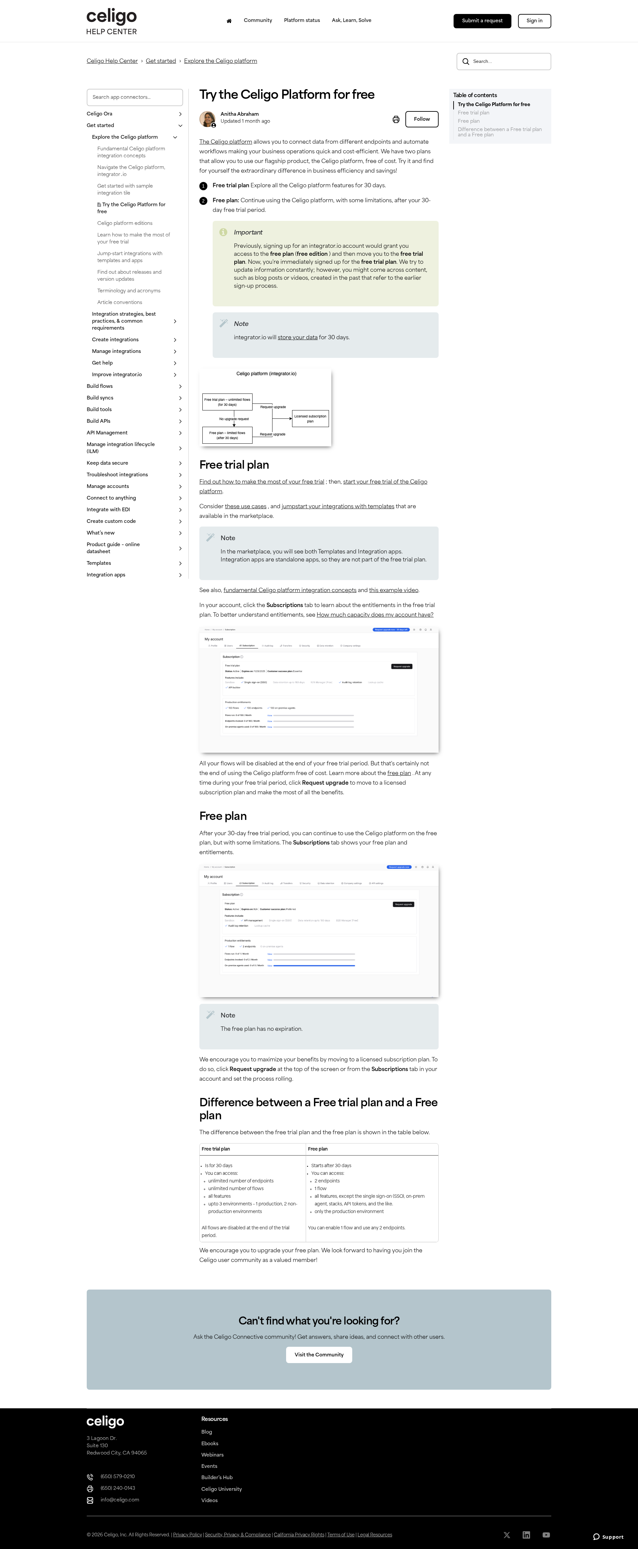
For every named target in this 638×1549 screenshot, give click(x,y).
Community (258, 20)
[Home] (229, 21)
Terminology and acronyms (128, 291)
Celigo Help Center (112, 61)
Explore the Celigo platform (220, 61)
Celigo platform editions (125, 223)
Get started (161, 61)
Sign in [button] (535, 21)
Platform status (302, 20)
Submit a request (482, 21)
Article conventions (119, 302)
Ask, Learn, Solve (352, 20)
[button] (135, 114)
